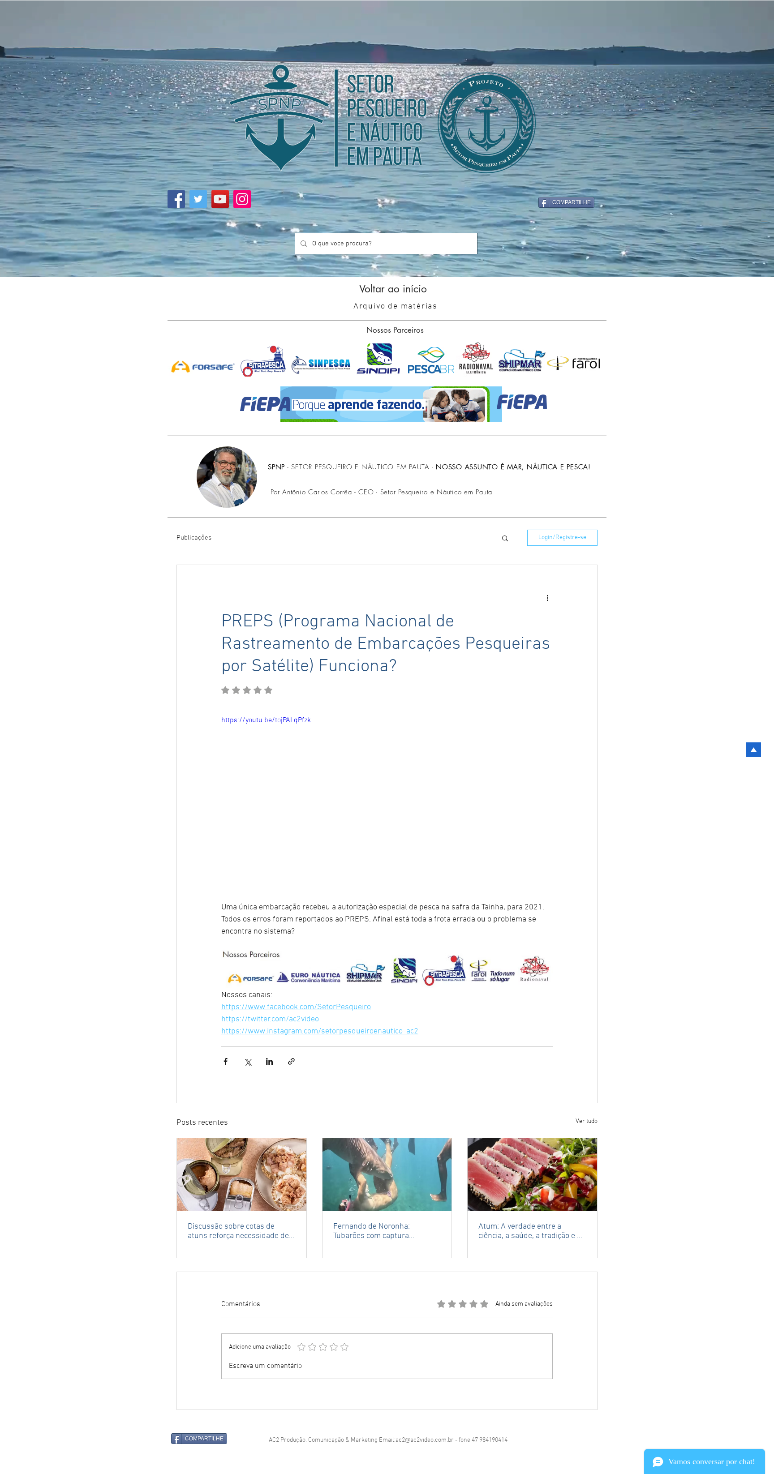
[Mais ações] (547, 597)
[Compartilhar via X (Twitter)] (247, 1061)
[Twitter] (198, 199)
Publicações (193, 538)
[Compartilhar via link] (291, 1061)
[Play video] (387, 808)
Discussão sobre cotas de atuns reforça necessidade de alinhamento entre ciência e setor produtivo (238, 1231)
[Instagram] (242, 199)
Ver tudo (587, 1121)
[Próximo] (744, 139)
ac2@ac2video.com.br (425, 1440)
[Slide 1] (387, 259)
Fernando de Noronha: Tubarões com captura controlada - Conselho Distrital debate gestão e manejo (385, 1231)
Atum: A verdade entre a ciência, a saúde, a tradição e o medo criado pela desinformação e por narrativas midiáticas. (531, 1231)
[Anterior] (29, 139)
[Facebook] (176, 199)
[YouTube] (220, 199)
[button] (505, 537)
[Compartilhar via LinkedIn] (269, 1061)
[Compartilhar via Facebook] (225, 1061)
